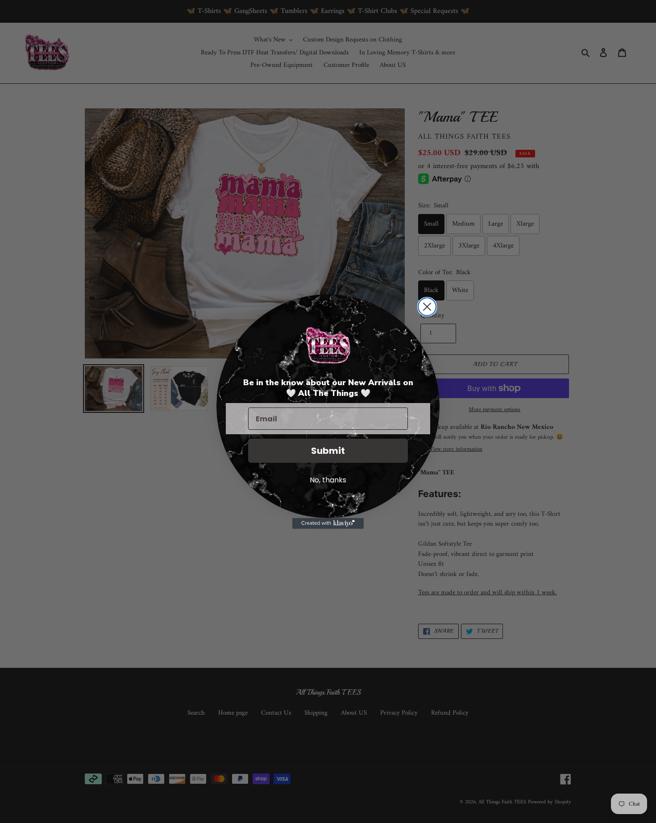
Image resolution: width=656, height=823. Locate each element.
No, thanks (328, 480)
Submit (328, 450)
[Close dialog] (427, 307)
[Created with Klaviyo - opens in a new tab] (328, 523)
